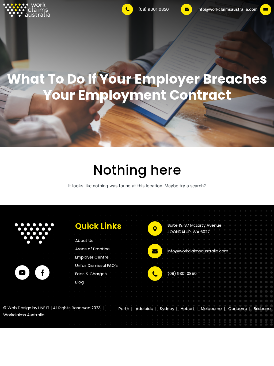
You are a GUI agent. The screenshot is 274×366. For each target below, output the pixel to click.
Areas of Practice (92, 249)
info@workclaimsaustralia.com (227, 9)
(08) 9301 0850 (153, 9)
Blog (79, 282)
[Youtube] (22, 272)
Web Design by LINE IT (28, 308)
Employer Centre (92, 257)
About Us (84, 240)
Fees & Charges (91, 274)
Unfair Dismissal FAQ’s (96, 265)
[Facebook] (42, 272)
